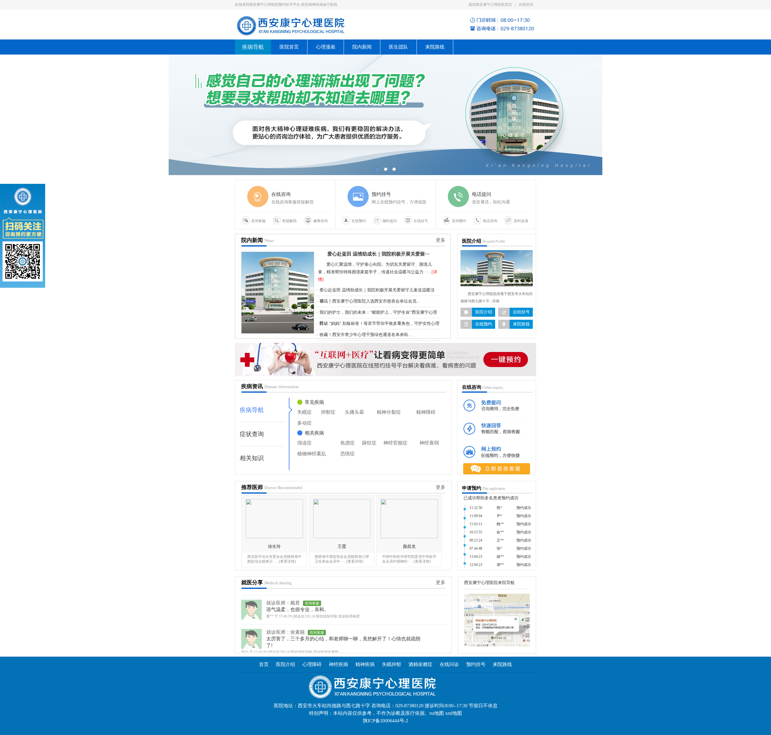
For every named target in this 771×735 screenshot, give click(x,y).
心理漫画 (325, 46)
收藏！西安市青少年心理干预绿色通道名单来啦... (366, 334)
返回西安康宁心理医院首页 (490, 4)
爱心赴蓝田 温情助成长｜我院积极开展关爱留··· (378, 253)
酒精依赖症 (420, 664)
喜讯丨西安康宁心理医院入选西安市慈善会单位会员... (370, 301)
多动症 (304, 423)
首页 (264, 664)
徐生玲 (274, 546)
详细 (495, 301)
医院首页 (289, 46)
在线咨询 (526, 4)
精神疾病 (365, 664)
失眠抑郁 (391, 664)
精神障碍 (425, 412)
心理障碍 (312, 664)
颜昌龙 (409, 546)
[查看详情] (287, 561)
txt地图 (436, 713)
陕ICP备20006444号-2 (385, 720)
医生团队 (398, 46)
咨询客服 (317, 615)
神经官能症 (395, 442)
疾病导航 (252, 410)
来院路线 (435, 46)
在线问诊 (449, 664)
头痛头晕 (354, 412)
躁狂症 (369, 442)
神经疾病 (339, 664)
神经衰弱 (429, 442)
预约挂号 (475, 664)
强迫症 (304, 442)
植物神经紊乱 (311, 453)
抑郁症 (328, 412)
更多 (440, 240)
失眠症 (304, 412)
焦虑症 (347, 442)
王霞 (342, 546)
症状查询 (252, 434)
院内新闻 (362, 46)
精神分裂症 (389, 412)
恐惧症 (347, 453)
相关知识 (252, 458)
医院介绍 (285, 664)
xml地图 (453, 713)
